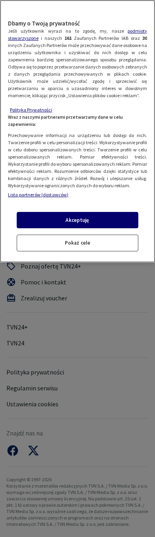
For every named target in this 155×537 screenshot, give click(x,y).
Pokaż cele (77, 242)
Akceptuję (77, 220)
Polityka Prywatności (31, 110)
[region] (77, 131)
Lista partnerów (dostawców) (38, 195)
